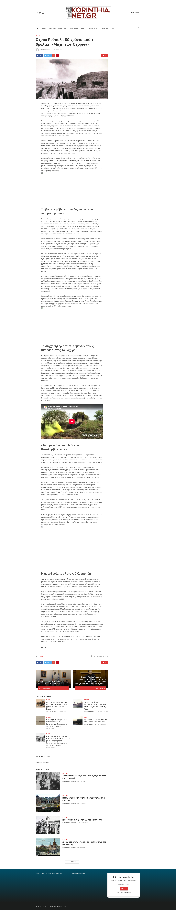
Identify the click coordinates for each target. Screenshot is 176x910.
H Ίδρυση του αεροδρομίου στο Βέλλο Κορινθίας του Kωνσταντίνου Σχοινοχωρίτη (57, 722)
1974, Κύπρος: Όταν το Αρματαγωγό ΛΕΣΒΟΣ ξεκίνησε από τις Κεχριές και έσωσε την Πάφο (95, 705)
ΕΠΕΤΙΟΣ (96, 656)
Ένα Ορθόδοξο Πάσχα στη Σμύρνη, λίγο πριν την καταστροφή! (84, 777)
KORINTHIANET (52, 711)
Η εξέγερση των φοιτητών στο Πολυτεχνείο (83, 820)
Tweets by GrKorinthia (78, 873)
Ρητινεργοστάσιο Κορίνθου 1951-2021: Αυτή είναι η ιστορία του (96, 721)
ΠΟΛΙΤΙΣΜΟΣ (74, 28)
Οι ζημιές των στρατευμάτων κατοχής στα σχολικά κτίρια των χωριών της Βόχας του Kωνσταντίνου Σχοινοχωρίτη (58, 739)
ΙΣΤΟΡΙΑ (83, 28)
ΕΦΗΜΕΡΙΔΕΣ (104, 28)
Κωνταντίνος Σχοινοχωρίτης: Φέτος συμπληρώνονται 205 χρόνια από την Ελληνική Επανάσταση (57, 705)
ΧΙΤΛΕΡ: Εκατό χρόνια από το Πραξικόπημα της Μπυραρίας (84, 843)
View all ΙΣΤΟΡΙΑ (71, 862)
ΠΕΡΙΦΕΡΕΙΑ (52, 28)
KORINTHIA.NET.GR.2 (47, 50)
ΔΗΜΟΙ (44, 28)
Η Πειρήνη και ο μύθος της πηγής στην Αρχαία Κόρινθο (83, 799)
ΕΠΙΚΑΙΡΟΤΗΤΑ (62, 28)
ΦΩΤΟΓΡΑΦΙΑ (93, 28)
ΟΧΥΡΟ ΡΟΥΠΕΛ (104, 656)
